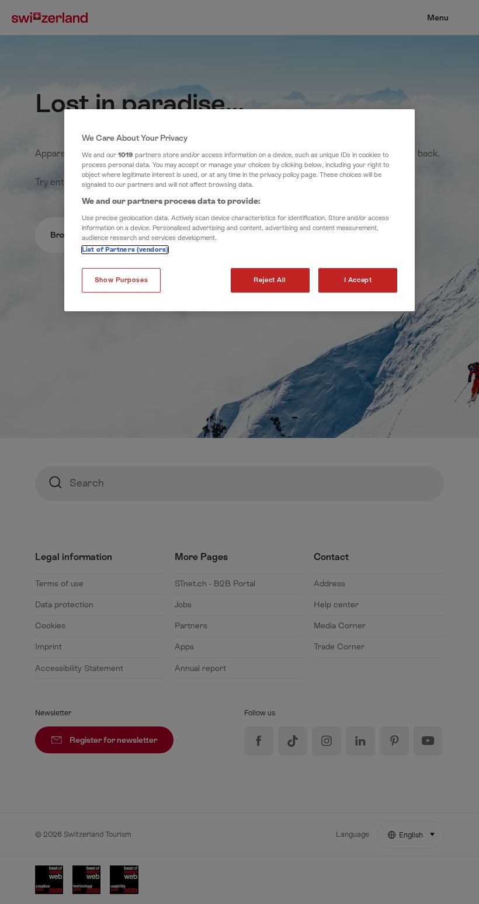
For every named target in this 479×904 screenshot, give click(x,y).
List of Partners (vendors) (125, 249)
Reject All (270, 280)
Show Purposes (121, 280)
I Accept (358, 280)
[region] (239, 210)
